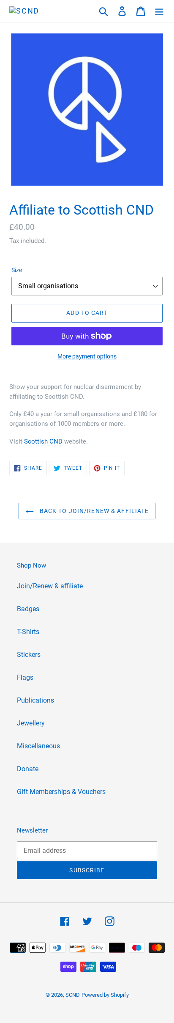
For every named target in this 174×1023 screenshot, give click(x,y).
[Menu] (159, 11)
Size (16, 270)
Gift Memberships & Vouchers (61, 792)
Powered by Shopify (105, 995)
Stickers (29, 655)
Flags (25, 677)
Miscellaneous (38, 746)
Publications (35, 700)
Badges (28, 609)
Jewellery (31, 723)
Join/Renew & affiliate (50, 586)
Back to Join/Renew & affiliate (93, 510)
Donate (27, 769)
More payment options (87, 356)
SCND (72, 995)
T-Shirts (28, 632)
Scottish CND (43, 441)
